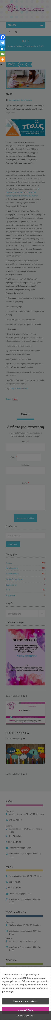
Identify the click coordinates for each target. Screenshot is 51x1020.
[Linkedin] (2, 48)
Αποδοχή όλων (25, 1010)
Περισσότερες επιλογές (25, 1001)
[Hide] (1, 65)
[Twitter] (2, 42)
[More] (2, 59)
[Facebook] (2, 37)
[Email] (2, 53)
